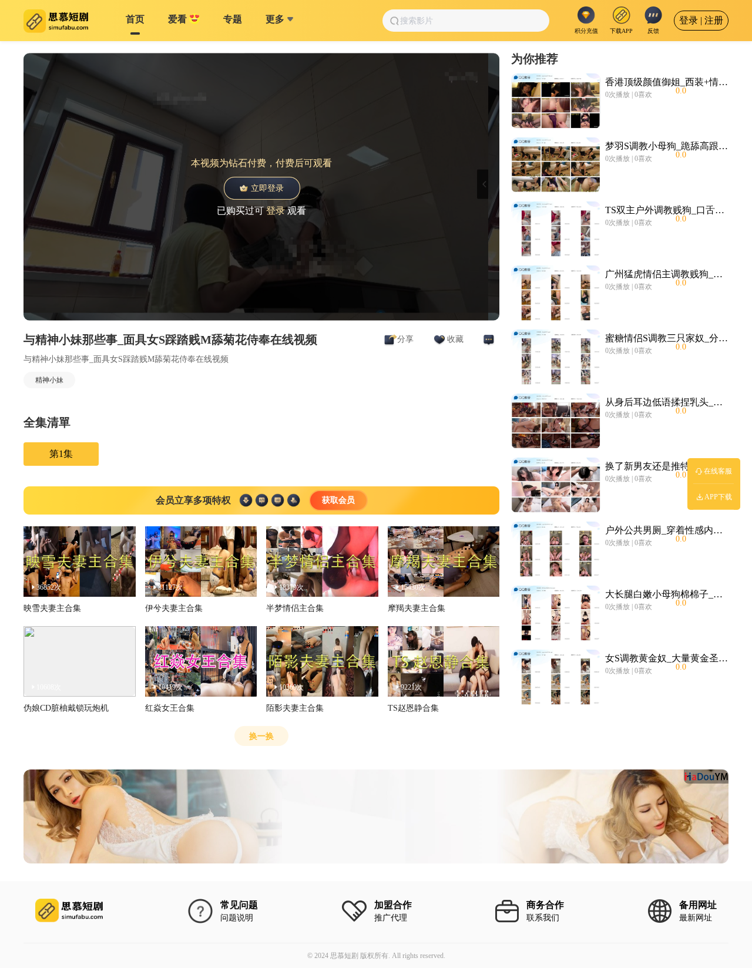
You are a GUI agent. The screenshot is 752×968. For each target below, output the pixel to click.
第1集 (61, 454)
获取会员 (338, 500)
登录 (275, 210)
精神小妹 (49, 380)
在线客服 (718, 471)
